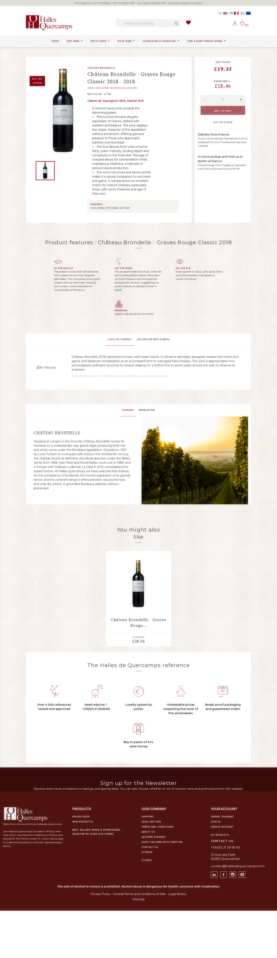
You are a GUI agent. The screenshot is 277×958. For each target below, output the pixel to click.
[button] (119, 449)
